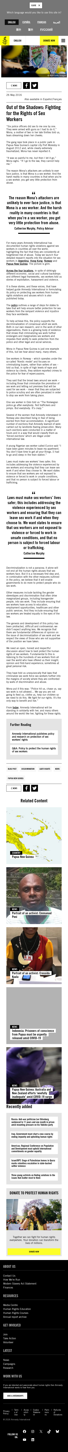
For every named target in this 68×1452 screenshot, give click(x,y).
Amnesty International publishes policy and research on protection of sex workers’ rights (33, 736)
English (11, 22)
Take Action (9, 1338)
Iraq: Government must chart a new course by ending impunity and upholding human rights (32, 1135)
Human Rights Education (17, 1309)
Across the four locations (19, 270)
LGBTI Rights (45, 769)
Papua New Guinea (17, 263)
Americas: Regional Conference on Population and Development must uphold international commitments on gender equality (32, 1148)
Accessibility (26, 1412)
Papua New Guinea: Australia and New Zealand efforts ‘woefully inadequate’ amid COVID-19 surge (32, 1093)
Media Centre (10, 1305)
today (16, 707)
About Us (9, 1266)
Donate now (34, 1251)
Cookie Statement (36, 1412)
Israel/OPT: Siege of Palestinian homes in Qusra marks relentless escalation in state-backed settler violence (33, 1163)
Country (16, 852)
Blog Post (12, 769)
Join (5, 1334)
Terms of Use (16, 1412)
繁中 (30, 29)
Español (26, 22)
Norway (48, 260)
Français (41, 22)
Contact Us (9, 1275)
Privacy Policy (6, 1412)
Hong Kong (36, 260)
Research (8, 1367)
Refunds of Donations (58, 1412)
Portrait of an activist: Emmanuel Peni (32, 915)
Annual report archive (15, 1316)
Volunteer (8, 1342)
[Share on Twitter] (34, 85)
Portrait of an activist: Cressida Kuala (31, 975)
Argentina (23, 260)
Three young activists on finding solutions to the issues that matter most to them (33, 1177)
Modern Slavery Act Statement (19, 1283)
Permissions (47, 1412)
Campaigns (9, 1363)
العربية (56, 22)
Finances (8, 1287)
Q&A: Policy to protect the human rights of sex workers (34, 750)
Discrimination (28, 769)
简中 (18, 29)
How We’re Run (11, 1279)
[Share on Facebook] (26, 85)
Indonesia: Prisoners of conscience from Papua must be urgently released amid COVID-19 (33, 1034)
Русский (46, 29)
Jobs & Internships (15, 1396)
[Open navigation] (63, 40)
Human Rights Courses (15, 1312)
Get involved (12, 1325)
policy (14, 305)
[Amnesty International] (4, 40)
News (57, 769)
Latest (7, 1350)
